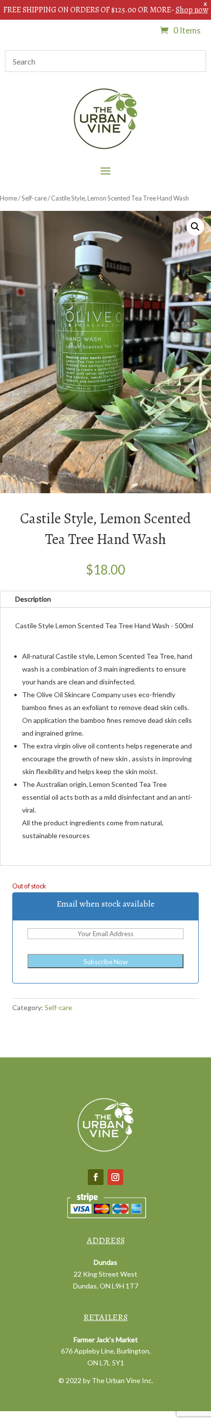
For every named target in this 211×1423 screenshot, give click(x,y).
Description (33, 599)
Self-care (34, 198)
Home (8, 198)
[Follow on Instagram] (115, 1177)
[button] (195, 227)
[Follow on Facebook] (96, 1177)
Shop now (192, 9)
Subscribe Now (105, 962)
